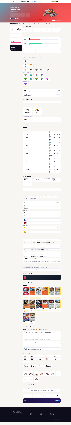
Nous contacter (52, 413)
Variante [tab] (29, 285)
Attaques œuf (32, 127)
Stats (17, 23)
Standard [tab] (25, 285)
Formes (32, 23)
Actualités (39, 1)
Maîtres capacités (38, 127)
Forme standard (13, 18)
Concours (41, 415)
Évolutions (28, 23)
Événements (53, 23)
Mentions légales (52, 414)
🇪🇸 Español (37, 329)
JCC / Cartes (31, 413)
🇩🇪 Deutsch (34, 329)
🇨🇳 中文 (46, 329)
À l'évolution (48, 127)
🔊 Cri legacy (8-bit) (31, 384)
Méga (17, 18)
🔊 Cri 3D (25, 384)
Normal (54, 20)
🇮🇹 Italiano (40, 329)
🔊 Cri (40, 19)
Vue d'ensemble (13, 23)
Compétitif (58, 23)
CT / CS (29, 127)
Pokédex (28, 1)
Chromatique (58, 20)
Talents (24, 23)
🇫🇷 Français (24, 329)
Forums (41, 412)
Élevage (39, 23)
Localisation (43, 23)
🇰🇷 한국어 (43, 329)
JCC (32, 1)
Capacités (35, 23)
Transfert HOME (48, 23)
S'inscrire (56, 1)
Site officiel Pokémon (52, 415)
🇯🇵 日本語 (31, 329)
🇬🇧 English (28, 329)
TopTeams (41, 414)
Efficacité (20, 23)
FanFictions (41, 413)
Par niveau (25, 127)
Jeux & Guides (23, 1)
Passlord (35, 1)
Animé (30, 414)
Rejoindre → (57, 400)
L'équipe (51, 412)
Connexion (52, 1)
